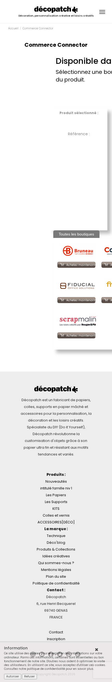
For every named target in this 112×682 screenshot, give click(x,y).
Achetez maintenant (80, 265)
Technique (56, 535)
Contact (56, 632)
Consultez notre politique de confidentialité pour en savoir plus (48, 669)
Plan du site (56, 576)
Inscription (56, 639)
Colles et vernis (56, 515)
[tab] (76, 234)
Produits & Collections (56, 549)
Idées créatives (56, 556)
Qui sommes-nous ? (56, 562)
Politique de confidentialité (56, 583)
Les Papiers (56, 495)
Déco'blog (56, 542)
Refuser (29, 676)
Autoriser (12, 676)
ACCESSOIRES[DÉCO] (56, 522)
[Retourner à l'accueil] (56, 9)
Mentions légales (56, 569)
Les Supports (56, 501)
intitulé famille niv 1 (56, 488)
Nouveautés (56, 481)
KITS (56, 508)
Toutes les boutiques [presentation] (76, 234)
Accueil (13, 28)
